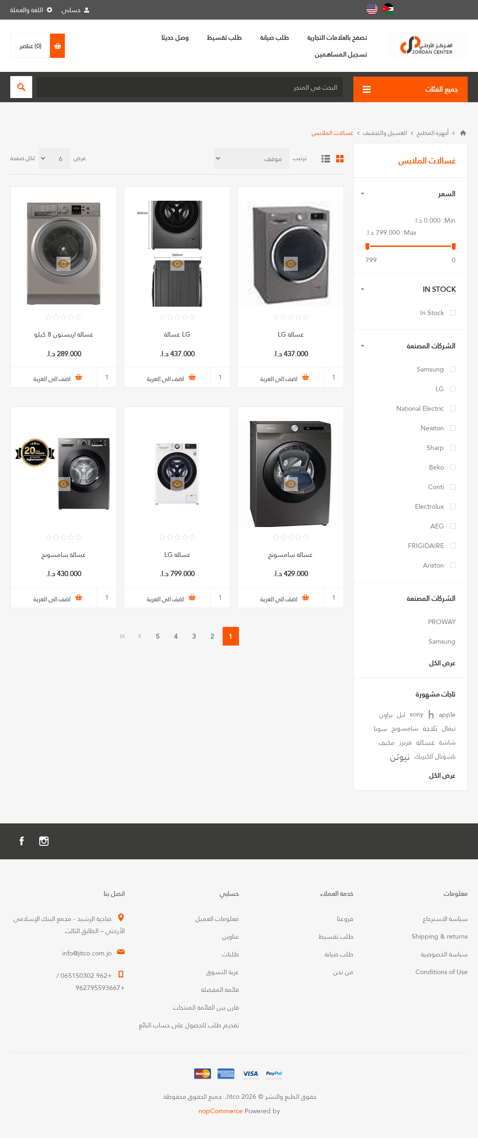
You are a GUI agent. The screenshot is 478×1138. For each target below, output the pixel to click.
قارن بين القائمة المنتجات (206, 1007)
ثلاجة (430, 728)
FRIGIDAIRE (426, 546)
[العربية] (387, 8)
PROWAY (442, 622)
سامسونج (405, 728)
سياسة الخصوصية (444, 954)
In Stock (432, 313)
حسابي (71, 10)
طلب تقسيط (336, 936)
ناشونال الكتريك (435, 756)
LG (440, 389)
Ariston (433, 565)
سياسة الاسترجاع (445, 919)
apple (447, 715)
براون (386, 715)
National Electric (420, 408)
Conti (436, 487)
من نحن (343, 972)
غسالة (425, 742)
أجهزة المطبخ (433, 133)
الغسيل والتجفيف (385, 133)
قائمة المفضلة (220, 989)
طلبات (230, 954)
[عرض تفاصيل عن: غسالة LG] (291, 254)
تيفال (449, 728)
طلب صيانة (339, 954)
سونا (380, 729)
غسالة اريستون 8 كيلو (63, 334)
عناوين (230, 936)
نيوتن (400, 757)
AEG (437, 526)
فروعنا (345, 919)
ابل (401, 715)
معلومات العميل (217, 919)
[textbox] (190, 87)
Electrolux (429, 506)
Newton (432, 428)
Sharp (435, 448)
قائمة (326, 158)
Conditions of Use (441, 972)
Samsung (430, 369)
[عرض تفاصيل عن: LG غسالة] (177, 254)
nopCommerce (220, 1111)
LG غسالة (177, 334)
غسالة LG (291, 334)
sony (416, 714)
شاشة (447, 742)
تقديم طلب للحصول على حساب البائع (189, 1025)
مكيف (386, 743)
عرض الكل (442, 663)
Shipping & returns (440, 936)
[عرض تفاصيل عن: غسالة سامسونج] (291, 474)
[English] (372, 8)
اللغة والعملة (26, 10)
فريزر (405, 742)
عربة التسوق (222, 972)
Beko (436, 467)
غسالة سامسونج (290, 554)
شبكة (340, 158)
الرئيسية (463, 133)
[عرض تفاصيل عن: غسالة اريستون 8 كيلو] (64, 254)
